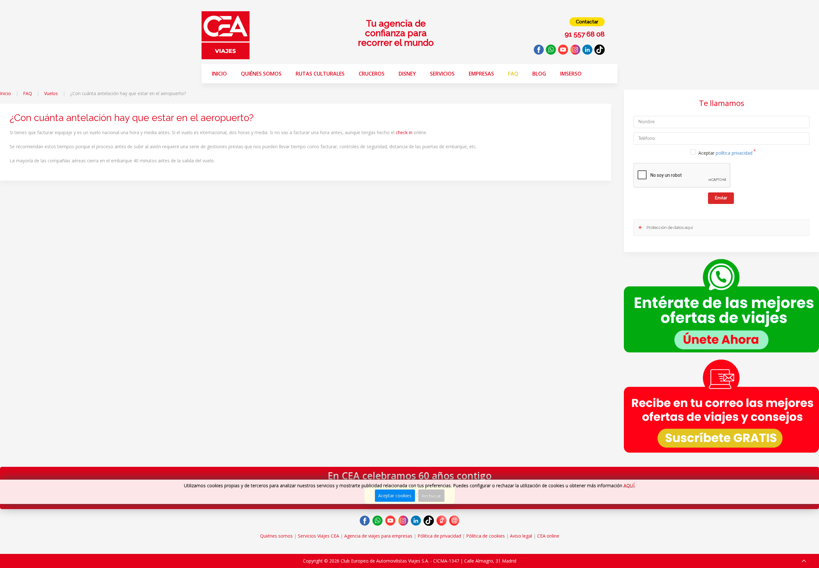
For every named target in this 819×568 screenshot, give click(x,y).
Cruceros (372, 73)
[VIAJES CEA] (226, 35)
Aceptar (725, 153)
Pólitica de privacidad (439, 536)
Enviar (721, 198)
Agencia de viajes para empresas (378, 536)
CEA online (548, 536)
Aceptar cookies (394, 495)
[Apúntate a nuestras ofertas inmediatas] (721, 305)
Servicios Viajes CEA (318, 536)
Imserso (571, 73)
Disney (407, 73)
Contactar (587, 22)
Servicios (442, 73)
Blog (539, 73)
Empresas (481, 73)
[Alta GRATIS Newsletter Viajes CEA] (721, 406)
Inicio (219, 73)
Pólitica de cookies (485, 536)
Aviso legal (521, 536)
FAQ (513, 73)
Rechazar (431, 495)
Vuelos (51, 93)
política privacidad (734, 153)
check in (404, 132)
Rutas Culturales (320, 73)
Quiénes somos (261, 73)
